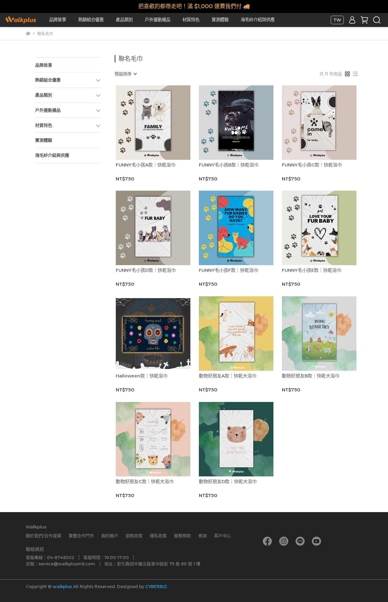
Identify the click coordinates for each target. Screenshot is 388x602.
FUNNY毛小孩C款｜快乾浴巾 (312, 165)
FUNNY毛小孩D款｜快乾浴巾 (146, 270)
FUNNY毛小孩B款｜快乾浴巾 (229, 165)
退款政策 (133, 535)
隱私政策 (158, 535)
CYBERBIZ (156, 586)
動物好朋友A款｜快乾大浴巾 (227, 376)
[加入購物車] (162, 122)
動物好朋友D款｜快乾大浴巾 (228, 481)
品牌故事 (57, 19)
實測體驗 (220, 19)
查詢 (202, 535)
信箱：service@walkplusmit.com (60, 564)
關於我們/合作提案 (43, 535)
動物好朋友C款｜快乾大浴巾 (145, 481)
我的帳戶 (109, 535)
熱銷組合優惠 (91, 19)
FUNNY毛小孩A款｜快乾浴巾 (146, 165)
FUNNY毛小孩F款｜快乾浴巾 (228, 270)
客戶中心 (222, 535)
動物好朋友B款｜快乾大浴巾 (311, 376)
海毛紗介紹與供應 (258, 19)
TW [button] (337, 20)
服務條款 (182, 535)
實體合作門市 (81, 535)
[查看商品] (144, 122)
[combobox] (125, 73)
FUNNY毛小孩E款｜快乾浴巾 (311, 270)
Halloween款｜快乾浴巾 (142, 376)
